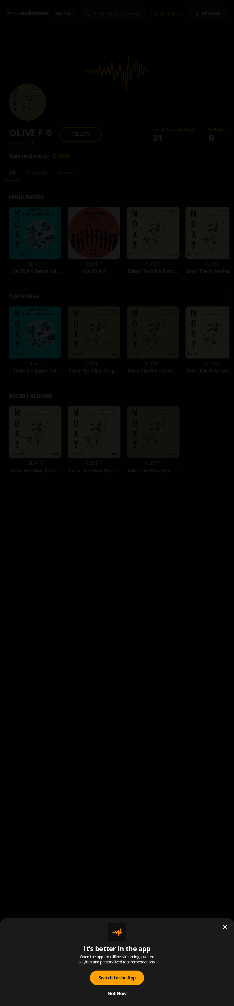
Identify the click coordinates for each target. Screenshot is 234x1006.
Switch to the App (117, 978)
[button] (117, 503)
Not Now (117, 993)
